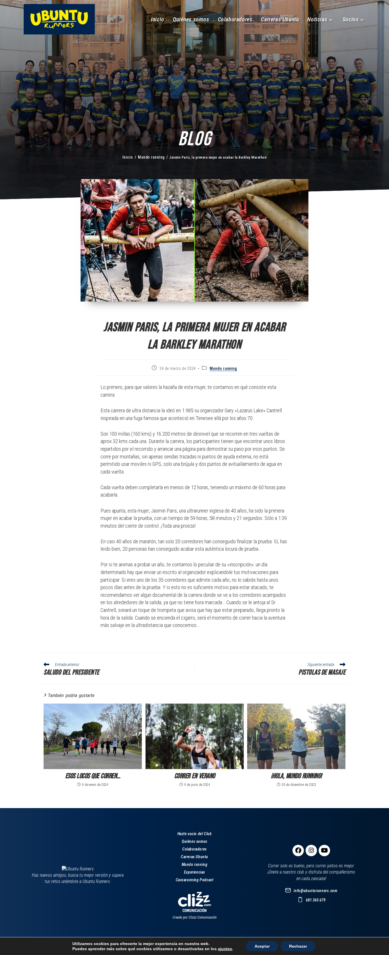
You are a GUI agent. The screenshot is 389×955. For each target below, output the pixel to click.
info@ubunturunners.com (315, 890)
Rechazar (298, 946)
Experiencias (194, 872)
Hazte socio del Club (194, 833)
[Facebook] (298, 850)
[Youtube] (324, 850)
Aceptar (262, 946)
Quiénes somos (194, 841)
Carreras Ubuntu (194, 856)
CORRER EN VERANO (194, 776)
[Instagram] (311, 850)
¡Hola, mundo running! (296, 776)
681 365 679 (315, 900)
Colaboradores (194, 849)
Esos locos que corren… (92, 776)
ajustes (225, 948)
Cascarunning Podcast (195, 880)
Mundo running (223, 368)
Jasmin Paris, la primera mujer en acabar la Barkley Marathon (218, 157)
